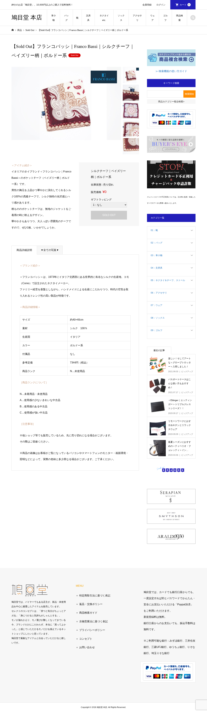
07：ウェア (156, 305)
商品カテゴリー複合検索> (171, 101)
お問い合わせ (87, 647)
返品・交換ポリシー (91, 604)
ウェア (152, 17)
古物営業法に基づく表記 (93, 621)
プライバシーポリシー (92, 630)
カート (185, 4)
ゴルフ (165, 17)
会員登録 (147, 4)
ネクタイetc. (104, 17)
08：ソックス (158, 317)
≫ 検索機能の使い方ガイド (171, 71)
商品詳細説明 (24, 250)
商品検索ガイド (88, 612)
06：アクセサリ (159, 292)
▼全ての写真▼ (50, 250)
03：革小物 (156, 255)
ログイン (160, 4)
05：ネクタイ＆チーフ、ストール (168, 280)
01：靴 (154, 230)
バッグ (66, 17)
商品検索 (179, 17)
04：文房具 (156, 267)
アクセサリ (137, 17)
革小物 (53, 17)
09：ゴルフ (156, 330)
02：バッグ (156, 242)
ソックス (121, 17)
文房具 (88, 17)
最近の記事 (159, 350)
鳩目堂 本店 (26, 17)
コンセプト (85, 638)
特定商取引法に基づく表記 (94, 595)
